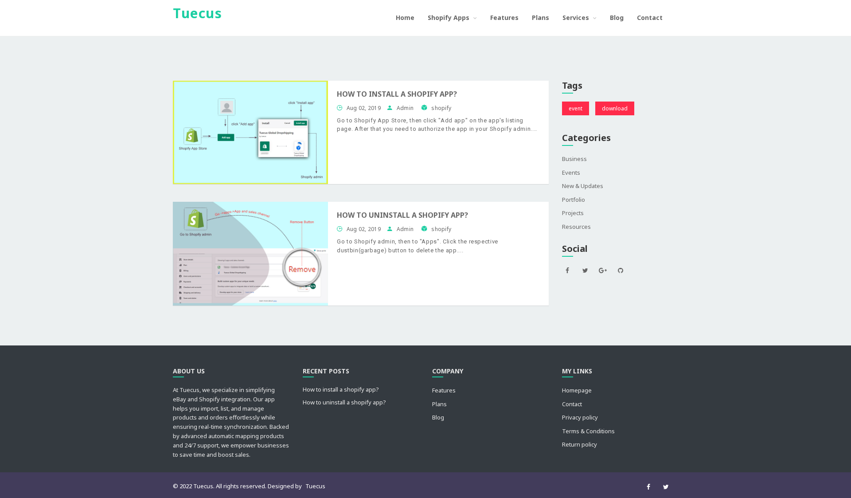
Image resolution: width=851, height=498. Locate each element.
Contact (650, 17)
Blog (617, 17)
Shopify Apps (449, 17)
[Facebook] (648, 486)
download (615, 108)
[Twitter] (665, 486)
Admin (406, 108)
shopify (441, 108)
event (575, 108)
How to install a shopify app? (397, 94)
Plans (540, 17)
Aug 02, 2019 (364, 108)
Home (405, 17)
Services (576, 17)
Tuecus (315, 486)
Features (504, 17)
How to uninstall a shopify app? (402, 215)
